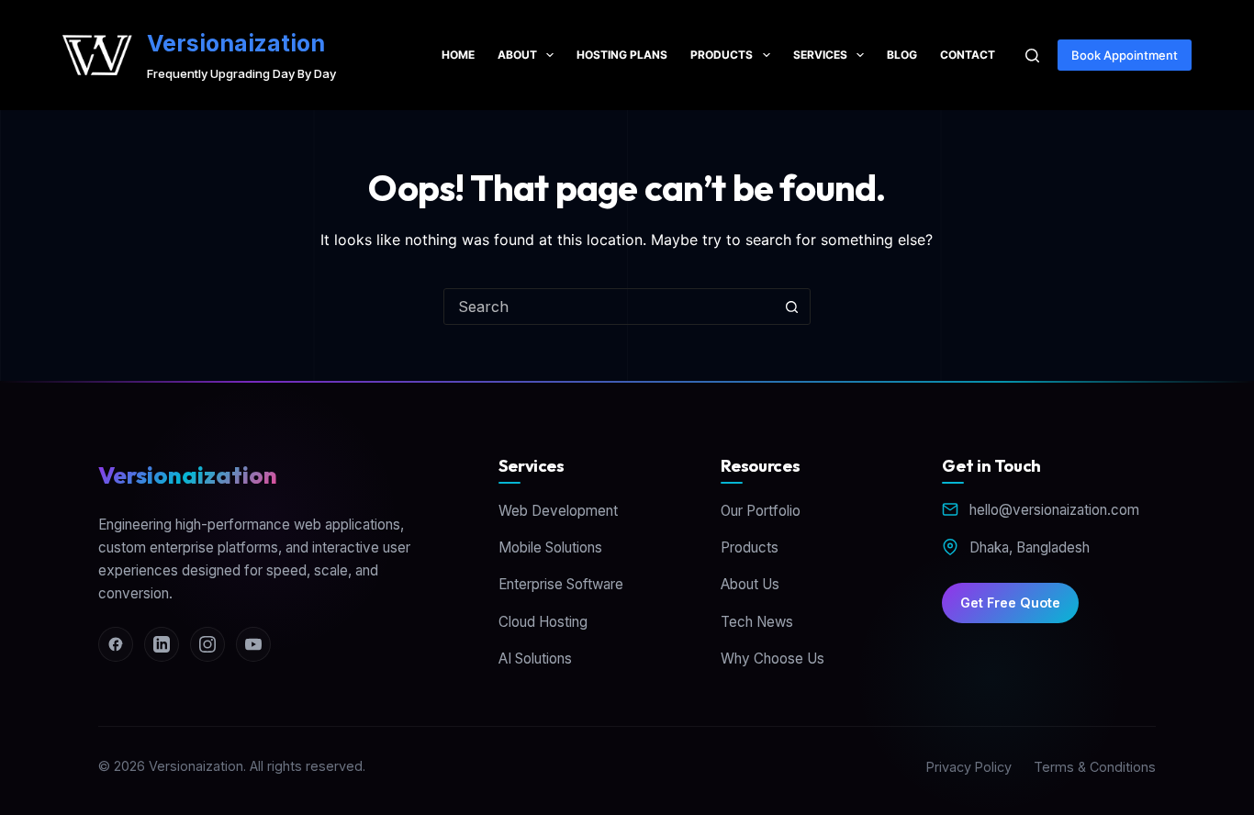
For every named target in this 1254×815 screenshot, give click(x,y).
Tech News (757, 622)
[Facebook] (115, 644)
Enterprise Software (560, 584)
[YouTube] (253, 644)
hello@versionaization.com (1054, 510)
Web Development (558, 510)
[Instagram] (207, 644)
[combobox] (609, 306)
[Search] (1032, 55)
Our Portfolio (761, 510)
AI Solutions (535, 658)
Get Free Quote (1010, 602)
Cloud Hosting (543, 622)
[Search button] (792, 306)
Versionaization (236, 43)
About (517, 54)
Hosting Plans (622, 54)
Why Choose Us (772, 658)
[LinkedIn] (161, 644)
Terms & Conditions (1095, 767)
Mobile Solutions (550, 547)
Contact (967, 54)
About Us (750, 584)
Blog (902, 54)
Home (458, 54)
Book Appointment (1124, 55)
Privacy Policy (969, 767)
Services (820, 54)
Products (721, 54)
